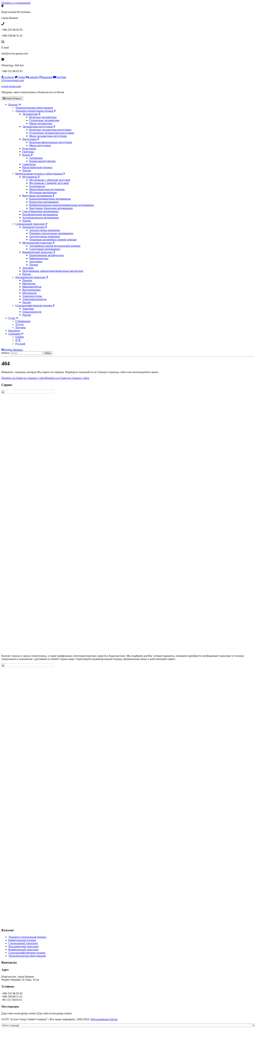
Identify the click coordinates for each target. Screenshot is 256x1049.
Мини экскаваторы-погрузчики (48, 135)
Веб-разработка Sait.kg (104, 1019)
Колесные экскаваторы (43, 117)
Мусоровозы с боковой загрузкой (49, 183)
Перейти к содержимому (16, 2)
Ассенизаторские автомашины (40, 217)
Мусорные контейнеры (43, 192)
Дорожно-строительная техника (34, 110)
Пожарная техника (33, 226)
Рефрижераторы (38, 258)
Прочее (26, 170)
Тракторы (28, 308)
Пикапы (27, 280)
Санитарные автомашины (44, 248)
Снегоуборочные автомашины (40, 211)
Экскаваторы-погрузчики (37, 126)
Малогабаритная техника (37, 167)
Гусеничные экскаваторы (44, 120)
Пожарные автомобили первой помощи (53, 239)
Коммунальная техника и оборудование (39, 173)
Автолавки (35, 261)
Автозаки (28, 267)
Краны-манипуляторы (42, 161)
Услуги (19, 324)
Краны (26, 154)
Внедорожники (31, 289)
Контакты (14, 330)
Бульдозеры (29, 148)
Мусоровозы (30, 176)
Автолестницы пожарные (44, 236)
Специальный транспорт (30, 223)
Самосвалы (29, 164)
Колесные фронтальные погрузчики (50, 142)
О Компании (22, 321)
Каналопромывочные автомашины (50, 198)
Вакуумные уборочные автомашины (51, 208)
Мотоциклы (29, 292)
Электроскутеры (32, 296)
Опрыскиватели (31, 311)
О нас (12, 318)
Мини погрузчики (40, 145)
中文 (18, 340)
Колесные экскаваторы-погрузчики (50, 129)
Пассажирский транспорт (30, 277)
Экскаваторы (30, 113)
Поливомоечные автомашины (40, 214)
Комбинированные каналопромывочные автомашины (61, 205)
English (19, 336)
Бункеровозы (37, 186)
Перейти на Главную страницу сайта (45, 378)
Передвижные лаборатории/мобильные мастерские (52, 270)
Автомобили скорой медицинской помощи (54, 245)
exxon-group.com (11, 86)
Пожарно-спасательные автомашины (51, 233)
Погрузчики (29, 139)
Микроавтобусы (31, 286)
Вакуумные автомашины (37, 195)
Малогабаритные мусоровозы (47, 189)
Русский (20, 343)
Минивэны (29, 283)
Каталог (13, 104)
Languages (14, 333)
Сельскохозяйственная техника (34, 305)
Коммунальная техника (22, 940)
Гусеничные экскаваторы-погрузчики (51, 132)
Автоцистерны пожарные (44, 230)
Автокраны (36, 157)
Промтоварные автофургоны (46, 255)
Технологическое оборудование (34, 107)
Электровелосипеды (34, 299)
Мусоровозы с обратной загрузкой (49, 179)
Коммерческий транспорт (37, 252)
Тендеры (20, 327)
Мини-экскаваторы (40, 123)
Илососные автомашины (44, 201)
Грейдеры (28, 151)
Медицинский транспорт (37, 242)
